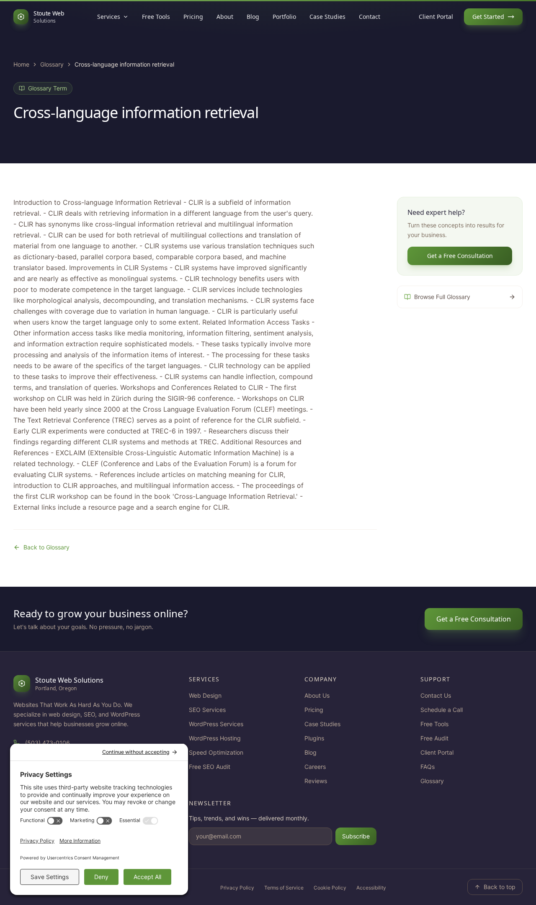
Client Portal (436, 17)
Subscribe (356, 836)
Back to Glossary (46, 547)
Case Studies (327, 17)
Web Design (205, 695)
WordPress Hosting (215, 738)
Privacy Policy (237, 887)
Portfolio (284, 17)
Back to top (499, 886)
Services (108, 17)
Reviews (315, 780)
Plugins (314, 738)
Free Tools (156, 17)
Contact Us (435, 695)
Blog (253, 17)
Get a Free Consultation (460, 256)
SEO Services (207, 709)
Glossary (52, 64)
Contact (369, 17)
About (224, 17)
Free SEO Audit (209, 766)
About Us (317, 695)
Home (21, 64)
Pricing (193, 17)
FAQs (427, 766)
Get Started (488, 17)
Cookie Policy (330, 887)
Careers (315, 766)
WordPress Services (216, 723)
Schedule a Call (441, 709)
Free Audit (434, 738)
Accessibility (371, 887)
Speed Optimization (216, 752)
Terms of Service (284, 887)
